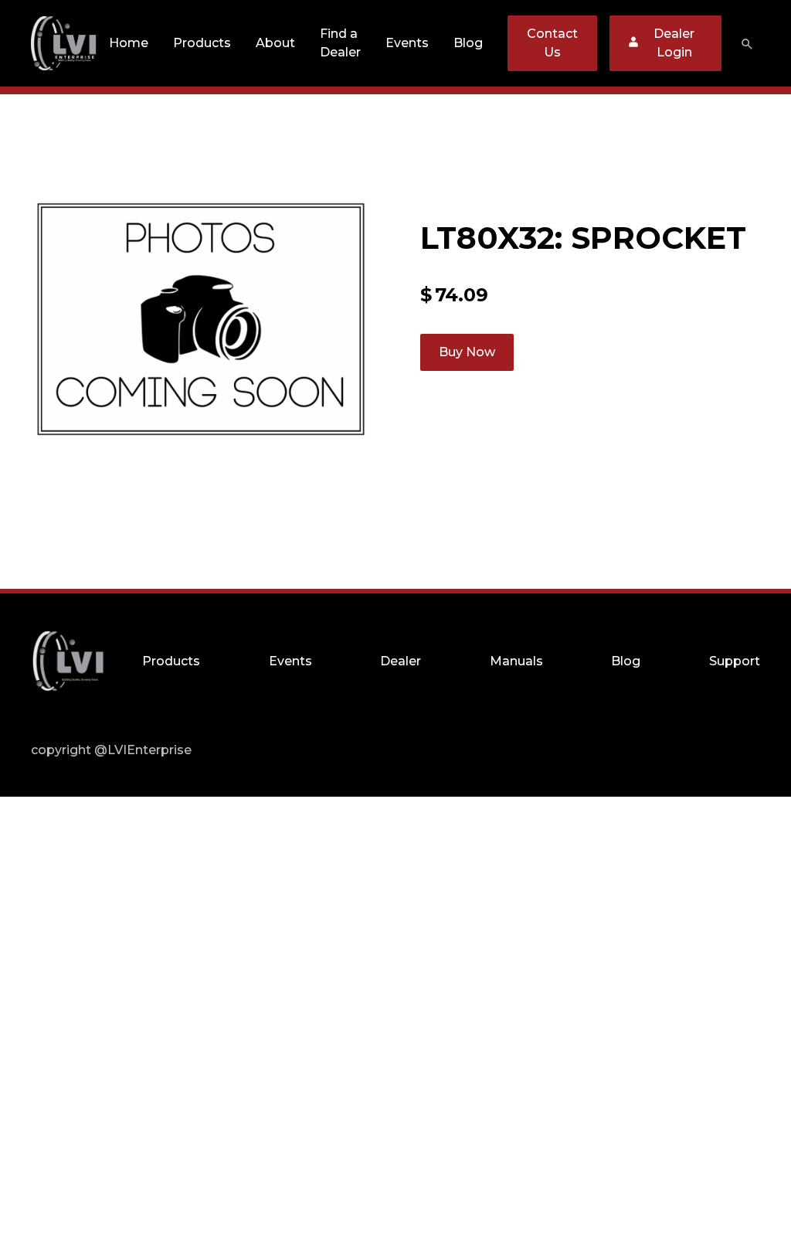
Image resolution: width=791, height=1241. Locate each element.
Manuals (516, 661)
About (275, 43)
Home (128, 43)
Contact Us (552, 43)
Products (202, 43)
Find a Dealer (340, 43)
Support (734, 661)
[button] (202, 43)
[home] (64, 43)
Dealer (400, 661)
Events (407, 43)
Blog (468, 43)
